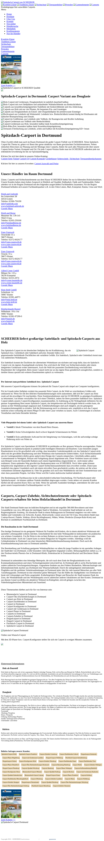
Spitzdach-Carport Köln (9, 754)
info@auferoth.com (9, 204)
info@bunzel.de (8, 319)
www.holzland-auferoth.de (12, 206)
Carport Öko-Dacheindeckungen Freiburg (16, 786)
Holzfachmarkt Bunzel (10, 309)
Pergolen (5, 49)
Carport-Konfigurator (21, 386)
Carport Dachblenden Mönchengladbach (15, 779)
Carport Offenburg (37, 779)
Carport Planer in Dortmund (18, 611)
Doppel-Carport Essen (53, 775)
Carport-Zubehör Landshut (53, 779)
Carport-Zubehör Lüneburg (48, 754)
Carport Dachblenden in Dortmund (21, 601)
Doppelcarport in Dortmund (18, 618)
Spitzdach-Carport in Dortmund (20, 626)
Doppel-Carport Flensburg (11, 768)
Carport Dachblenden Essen (67, 761)
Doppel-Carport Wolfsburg (54, 758)
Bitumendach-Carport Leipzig (34, 775)
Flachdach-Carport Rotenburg (41, 786)
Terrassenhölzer (7, 46)
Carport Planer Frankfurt (70, 775)
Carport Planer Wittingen (64, 768)
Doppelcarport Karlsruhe (89, 754)
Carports (4, 54)
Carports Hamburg (48, 768)
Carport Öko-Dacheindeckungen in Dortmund (26, 597)
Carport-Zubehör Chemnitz (61, 786)
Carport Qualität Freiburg (52, 772)
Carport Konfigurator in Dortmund (21, 606)
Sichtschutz (6, 44)
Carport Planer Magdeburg (11, 758)
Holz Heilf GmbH (9, 290)
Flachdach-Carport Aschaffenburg (76, 758)
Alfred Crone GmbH (10, 270)
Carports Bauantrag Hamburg (61, 765)
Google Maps (7, 208)
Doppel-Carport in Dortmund (19, 621)
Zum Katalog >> (8, 85)
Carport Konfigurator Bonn (11, 772)
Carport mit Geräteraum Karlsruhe (87, 772)
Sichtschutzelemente (28, 179)
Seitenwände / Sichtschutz (68, 159)
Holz (80, 733)
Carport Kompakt (37, 159)
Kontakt (9, 21)
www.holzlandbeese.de (11, 225)
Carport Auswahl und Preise (46, 163)
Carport (11, 179)
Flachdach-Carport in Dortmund (20, 623)
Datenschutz (43, 839)
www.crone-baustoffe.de (11, 283)
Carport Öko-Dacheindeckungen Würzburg (74, 782)
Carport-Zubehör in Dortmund (19, 616)
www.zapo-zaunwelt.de (11, 244)
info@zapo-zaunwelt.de (11, 242)
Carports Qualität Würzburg (30, 768)
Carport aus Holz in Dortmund (19, 599)
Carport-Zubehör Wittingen (93, 765)
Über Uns (10, 19)
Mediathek (11, 29)
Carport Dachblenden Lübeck (69, 754)
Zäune (3, 179)
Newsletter (11, 24)
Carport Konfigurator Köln (27, 761)
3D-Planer (13, 639)
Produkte (10, 16)
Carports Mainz (70, 779)
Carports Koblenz (86, 775)
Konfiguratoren (13, 31)
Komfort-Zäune (7, 39)
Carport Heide (77, 765)
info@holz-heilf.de (9, 299)
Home (9, 14)
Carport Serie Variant (10, 159)
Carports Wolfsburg (83, 779)
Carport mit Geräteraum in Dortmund (22, 609)
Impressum (35, 839)
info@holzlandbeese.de (11, 223)
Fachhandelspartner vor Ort (38, 485)
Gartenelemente (7, 51)
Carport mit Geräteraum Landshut (32, 758)
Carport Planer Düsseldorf (11, 765)
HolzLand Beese (8, 213)
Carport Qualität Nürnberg (50, 782)
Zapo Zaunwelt (7, 232)
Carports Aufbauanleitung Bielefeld (86, 768)
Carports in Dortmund (15, 614)
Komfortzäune (25, 839)
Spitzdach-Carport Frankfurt (28, 754)
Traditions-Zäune (8, 42)
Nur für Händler (13, 33)
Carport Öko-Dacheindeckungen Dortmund (35, 765)
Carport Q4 (24, 159)
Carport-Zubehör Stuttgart (11, 782)
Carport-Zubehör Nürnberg (47, 761)
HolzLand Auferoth (9, 194)
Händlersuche (12, 26)
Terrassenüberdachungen (90, 159)
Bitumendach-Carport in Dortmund (21, 594)
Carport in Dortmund (15, 604)
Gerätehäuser (51, 159)
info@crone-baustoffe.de (11, 280)
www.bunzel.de (8, 321)
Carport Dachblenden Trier (87, 761)
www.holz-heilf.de (9, 302)
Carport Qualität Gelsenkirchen (12, 775)
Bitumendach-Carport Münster (32, 772)
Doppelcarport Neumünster (30, 782)
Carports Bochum (68, 772)
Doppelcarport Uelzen (10, 761)
